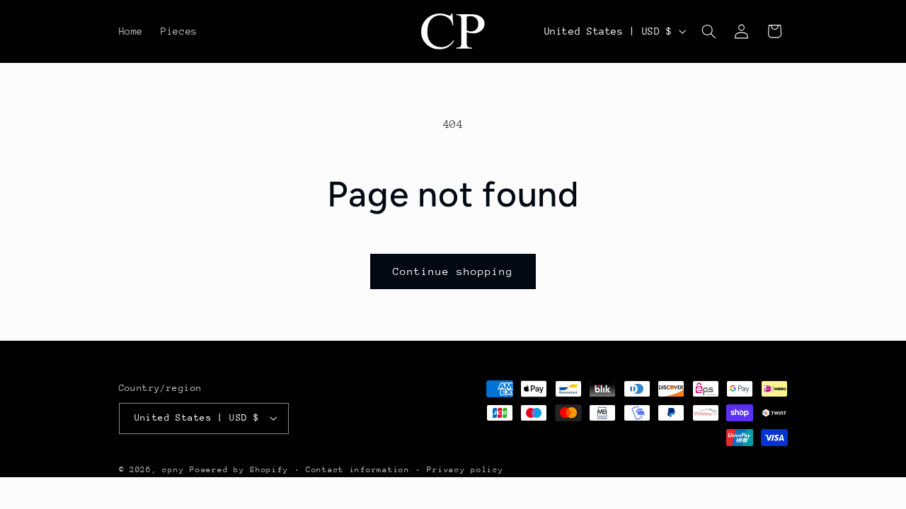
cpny (173, 469)
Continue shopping (453, 271)
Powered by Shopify (239, 469)
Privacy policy (465, 469)
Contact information (358, 469)
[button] (708, 31)
